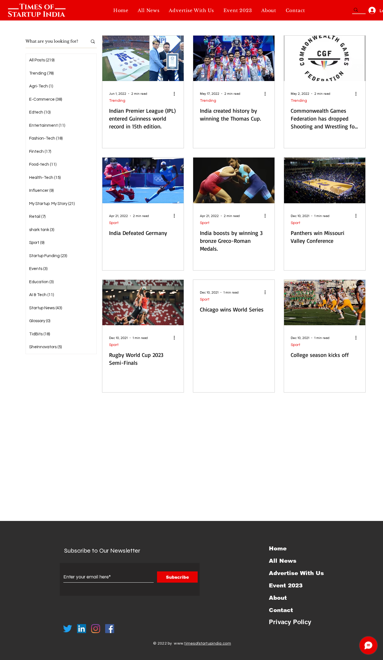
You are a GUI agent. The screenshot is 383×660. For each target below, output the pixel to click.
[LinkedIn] (81, 628)
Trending (117, 101)
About (278, 598)
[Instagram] (95, 628)
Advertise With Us (296, 573)
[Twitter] (67, 628)
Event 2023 (286, 585)
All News (282, 561)
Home (278, 548)
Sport (114, 223)
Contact (281, 610)
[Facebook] (109, 628)
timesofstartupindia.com (207, 643)
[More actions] (176, 93)
